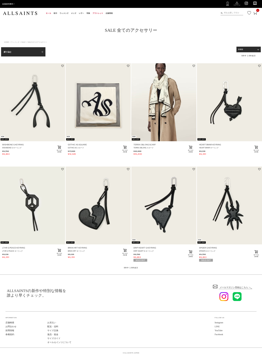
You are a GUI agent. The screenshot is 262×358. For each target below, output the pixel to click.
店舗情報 (109, 13)
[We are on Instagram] (246, 3)
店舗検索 (9, 322)
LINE (217, 326)
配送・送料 (52, 326)
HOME (6, 42)
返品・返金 (52, 334)
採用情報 (9, 330)
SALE (23, 42)
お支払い (51, 322)
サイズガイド (53, 338)
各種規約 (9, 334)
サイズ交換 (52, 330)
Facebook (219, 334)
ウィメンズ (15, 42)
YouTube (219, 330)
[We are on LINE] (255, 3)
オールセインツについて (59, 342)
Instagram (219, 322)
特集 (88, 13)
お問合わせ (10, 326)
